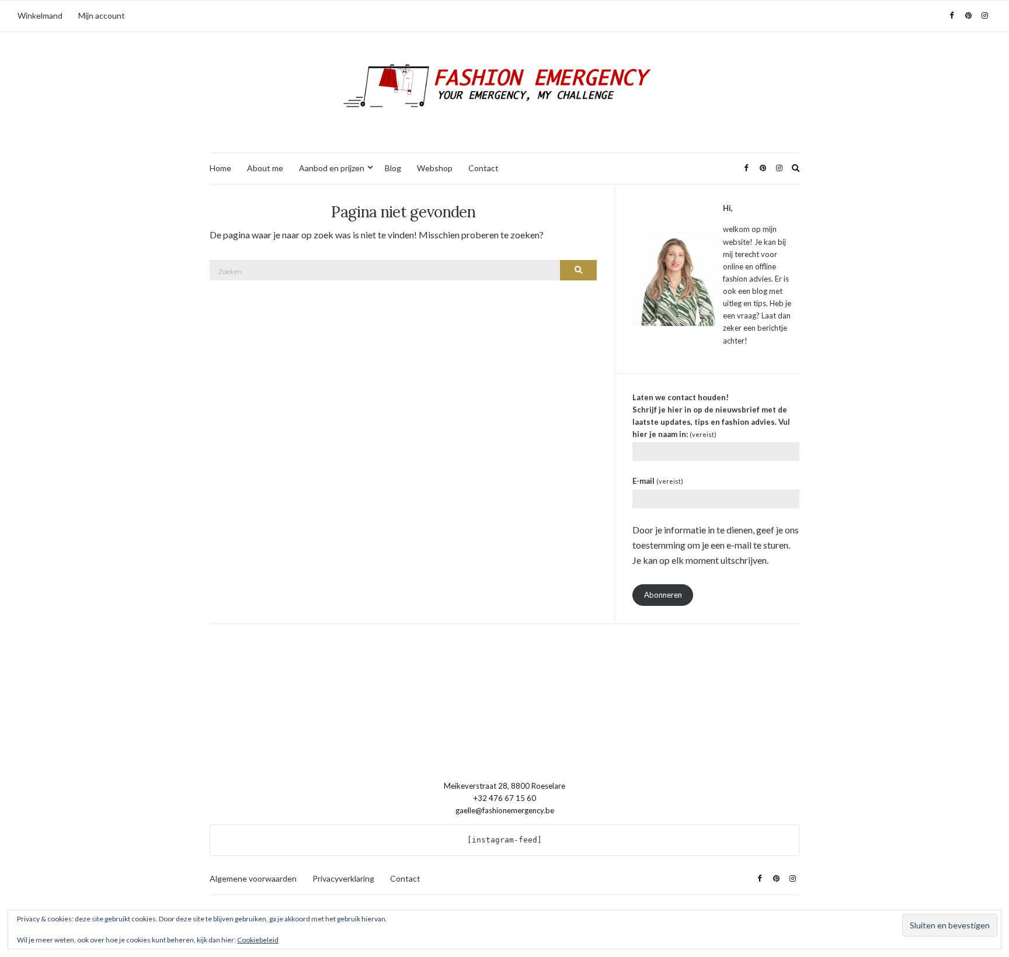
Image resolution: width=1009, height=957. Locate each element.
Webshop (435, 168)
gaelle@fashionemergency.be (504, 810)
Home (220, 168)
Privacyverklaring (343, 878)
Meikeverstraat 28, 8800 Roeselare (504, 785)
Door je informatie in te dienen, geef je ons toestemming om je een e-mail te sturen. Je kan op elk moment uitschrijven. (715, 545)
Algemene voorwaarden (253, 878)
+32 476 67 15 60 (505, 798)
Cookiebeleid (258, 939)
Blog (393, 168)
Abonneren (663, 594)
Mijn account (101, 15)
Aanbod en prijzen (331, 168)
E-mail (657, 481)
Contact (483, 168)
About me (265, 168)
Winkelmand (40, 15)
